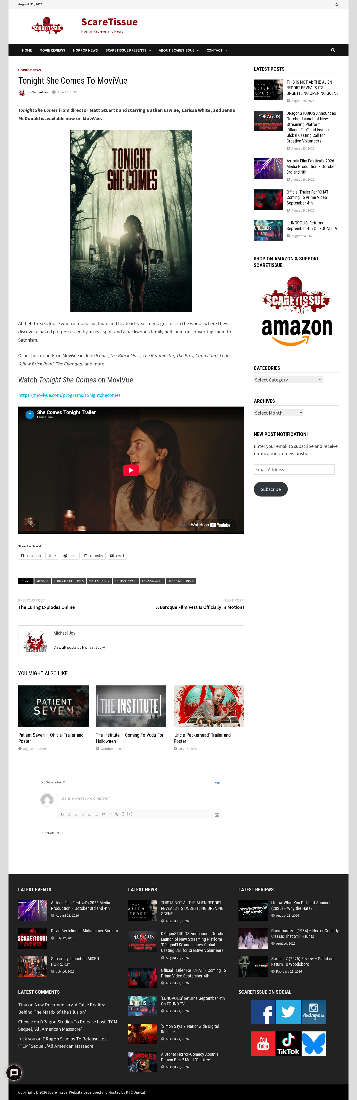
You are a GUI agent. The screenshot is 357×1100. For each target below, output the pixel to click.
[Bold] (62, 814)
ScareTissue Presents (126, 50)
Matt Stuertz (99, 581)
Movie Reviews (52, 50)
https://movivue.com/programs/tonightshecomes (69, 395)
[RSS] (336, 3)
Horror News (85, 50)
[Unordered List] (96, 814)
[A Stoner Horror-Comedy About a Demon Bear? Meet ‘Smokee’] (142, 1055)
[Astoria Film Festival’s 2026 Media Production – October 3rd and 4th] (268, 162)
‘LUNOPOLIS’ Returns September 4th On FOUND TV (312, 225)
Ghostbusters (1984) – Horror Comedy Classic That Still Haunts (305, 933)
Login (217, 782)
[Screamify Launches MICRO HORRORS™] (32, 960)
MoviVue (42, 581)
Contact (215, 50)
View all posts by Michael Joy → (80, 647)
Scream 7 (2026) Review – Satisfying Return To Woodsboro (303, 961)
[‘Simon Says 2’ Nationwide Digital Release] (142, 1027)
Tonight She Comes (69, 581)
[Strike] (82, 814)
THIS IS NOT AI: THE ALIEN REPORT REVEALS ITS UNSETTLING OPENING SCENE (313, 88)
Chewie (25, 1022)
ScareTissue (109, 21)
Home (27, 50)
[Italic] (69, 814)
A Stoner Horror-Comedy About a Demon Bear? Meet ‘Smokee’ (190, 1057)
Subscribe (271, 489)
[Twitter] (323, 3)
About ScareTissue (176, 50)
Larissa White (152, 581)
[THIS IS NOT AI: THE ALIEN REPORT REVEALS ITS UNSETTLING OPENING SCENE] (268, 83)
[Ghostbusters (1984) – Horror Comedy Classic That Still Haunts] (253, 932)
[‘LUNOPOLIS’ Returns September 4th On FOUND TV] (268, 224)
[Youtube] (316, 3)
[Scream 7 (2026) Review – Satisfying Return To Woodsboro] (253, 960)
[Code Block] (110, 814)
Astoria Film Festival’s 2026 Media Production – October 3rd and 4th (311, 166)
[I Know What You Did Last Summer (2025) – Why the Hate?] (253, 904)
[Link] (116, 814)
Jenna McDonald (181, 581)
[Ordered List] (89, 814)
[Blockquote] (103, 814)
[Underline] (76, 814)
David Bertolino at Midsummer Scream (84, 930)
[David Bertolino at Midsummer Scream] (32, 932)
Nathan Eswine (126, 581)
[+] (130, 814)
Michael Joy (40, 92)
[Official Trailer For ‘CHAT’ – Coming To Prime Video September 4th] (268, 193)
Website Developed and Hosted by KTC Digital (107, 1092)
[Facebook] (309, 3)
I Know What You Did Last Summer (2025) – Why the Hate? (301, 905)
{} (123, 814)
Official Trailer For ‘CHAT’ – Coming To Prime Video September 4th (309, 197)
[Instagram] (330, 3)
